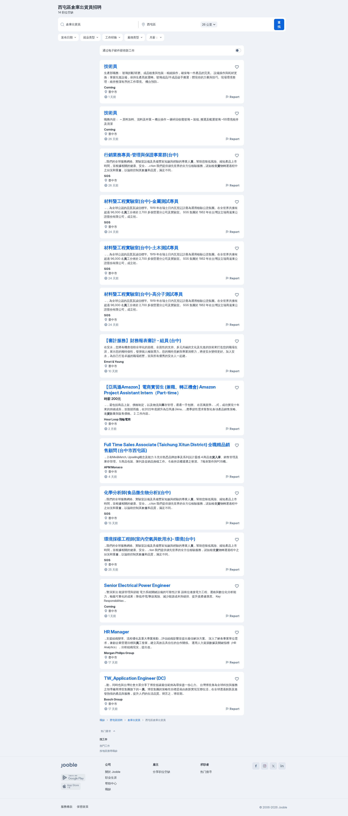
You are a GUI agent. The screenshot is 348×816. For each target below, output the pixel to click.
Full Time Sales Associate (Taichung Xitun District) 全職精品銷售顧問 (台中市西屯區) (167, 447)
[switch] (238, 50)
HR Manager (116, 631)
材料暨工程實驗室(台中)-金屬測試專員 (141, 201)
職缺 (108, 789)
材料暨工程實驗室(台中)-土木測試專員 (141, 247)
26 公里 (207, 24)
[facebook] (256, 766)
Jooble (282, 807)
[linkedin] (282, 766)
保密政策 (82, 806)
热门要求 (106, 731)
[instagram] (264, 766)
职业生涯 (111, 777)
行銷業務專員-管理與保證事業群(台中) (141, 154)
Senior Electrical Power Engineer (137, 585)
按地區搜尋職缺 (108, 750)
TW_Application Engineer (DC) (135, 678)
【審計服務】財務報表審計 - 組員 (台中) (142, 340)
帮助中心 (111, 783)
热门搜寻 (206, 772)
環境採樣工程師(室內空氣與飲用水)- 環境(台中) (149, 539)
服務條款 (66, 806)
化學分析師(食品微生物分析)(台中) (137, 492)
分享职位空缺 (161, 772)
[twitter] (273, 766)
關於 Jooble (112, 772)
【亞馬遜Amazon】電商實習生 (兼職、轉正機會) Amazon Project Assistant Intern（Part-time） (160, 389)
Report (234, 97)
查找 (279, 24)
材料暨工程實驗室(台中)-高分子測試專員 (143, 294)
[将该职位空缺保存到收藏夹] (237, 67)
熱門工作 (105, 745)
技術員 (110, 66)
